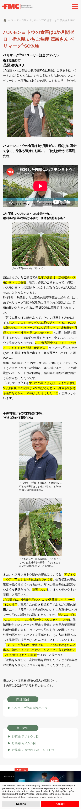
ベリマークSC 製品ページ (29, 708)
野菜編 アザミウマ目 (25, 736)
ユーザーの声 (18, 20)
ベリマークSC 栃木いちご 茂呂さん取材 (52, 20)
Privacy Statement (13, 776)
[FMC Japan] (17, 6)
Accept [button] (60, 804)
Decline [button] (21, 804)
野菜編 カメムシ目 (24, 743)
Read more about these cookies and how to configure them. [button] (32, 797)
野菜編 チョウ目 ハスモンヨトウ (33, 750)
